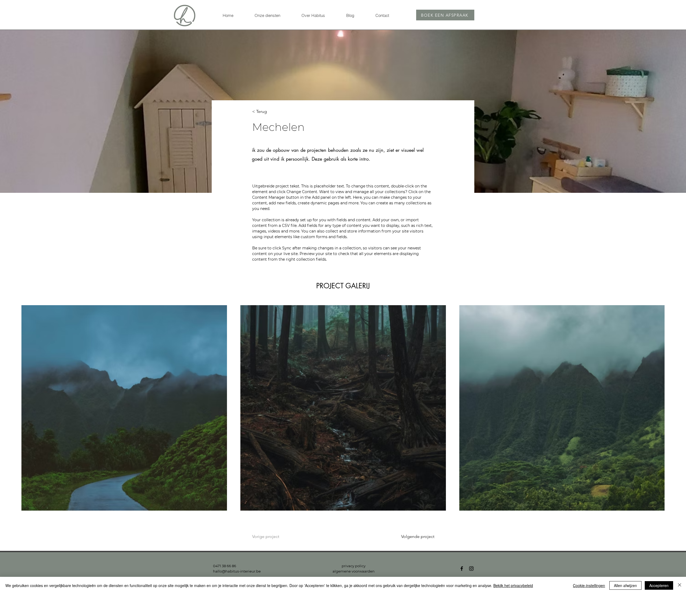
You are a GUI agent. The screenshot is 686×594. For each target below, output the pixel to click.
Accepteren (659, 585)
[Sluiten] (679, 585)
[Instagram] (471, 568)
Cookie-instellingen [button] (589, 585)
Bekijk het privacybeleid (513, 585)
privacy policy (354, 566)
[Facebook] (462, 568)
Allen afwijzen (625, 585)
